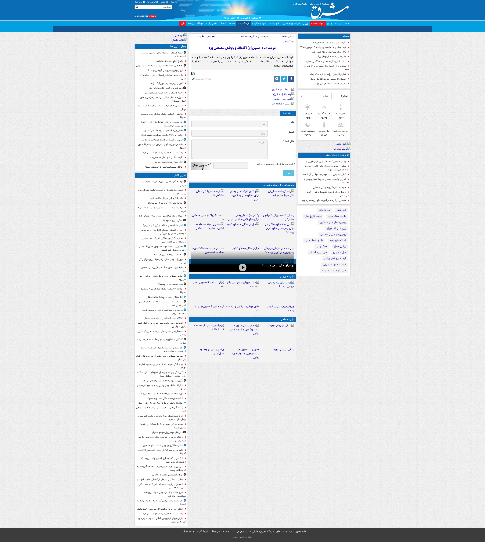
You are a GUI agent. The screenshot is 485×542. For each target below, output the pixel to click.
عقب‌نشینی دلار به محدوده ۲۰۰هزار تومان (326, 61)
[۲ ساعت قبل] (277, 335)
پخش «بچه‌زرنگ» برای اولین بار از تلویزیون (326, 161)
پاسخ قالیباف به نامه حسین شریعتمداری (164, 93)
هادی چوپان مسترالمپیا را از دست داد (242, 308)
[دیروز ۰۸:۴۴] (207, 233)
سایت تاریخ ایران (313, 216)
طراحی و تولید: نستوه (242, 537)
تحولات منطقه (317, 23)
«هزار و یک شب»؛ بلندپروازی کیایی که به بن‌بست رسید (328, 194)
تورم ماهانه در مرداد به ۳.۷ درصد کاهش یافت (161, 393)
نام (292, 123)
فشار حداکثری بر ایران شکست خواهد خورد (162, 445)
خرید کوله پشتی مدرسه (334, 271)
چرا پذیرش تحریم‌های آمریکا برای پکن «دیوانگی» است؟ (161, 502)
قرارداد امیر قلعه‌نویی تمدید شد (208, 306)
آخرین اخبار (180, 175)
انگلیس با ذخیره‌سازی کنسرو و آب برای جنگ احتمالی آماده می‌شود (163, 460)
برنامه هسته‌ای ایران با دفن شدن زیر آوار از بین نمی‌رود (162, 277)
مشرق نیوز (322, 9)
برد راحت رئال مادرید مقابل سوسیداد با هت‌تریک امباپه (161, 209)
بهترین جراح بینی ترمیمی (333, 234)
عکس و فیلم (211, 23)
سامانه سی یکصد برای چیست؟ (168, 254)
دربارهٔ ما (138, 2)
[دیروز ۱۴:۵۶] (242, 292)
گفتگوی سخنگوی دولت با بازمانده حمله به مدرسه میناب (161, 341)
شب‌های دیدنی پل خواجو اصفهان (167, 432)
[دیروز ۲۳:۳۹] (242, 268)
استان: (344, 96)
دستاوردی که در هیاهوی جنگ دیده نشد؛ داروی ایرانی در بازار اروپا (162, 438)
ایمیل (291, 132)
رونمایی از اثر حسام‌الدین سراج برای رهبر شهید (324, 200)
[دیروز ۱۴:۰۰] (207, 335)
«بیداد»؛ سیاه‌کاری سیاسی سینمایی (329, 187)
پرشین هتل (340, 246)
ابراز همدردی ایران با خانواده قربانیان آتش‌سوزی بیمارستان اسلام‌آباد (162, 417)
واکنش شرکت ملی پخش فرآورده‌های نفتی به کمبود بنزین (243, 217)
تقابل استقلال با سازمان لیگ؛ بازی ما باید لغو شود (159, 479)
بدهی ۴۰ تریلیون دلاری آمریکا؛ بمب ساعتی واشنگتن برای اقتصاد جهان (164, 240)
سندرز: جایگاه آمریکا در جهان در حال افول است (160, 403)
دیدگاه (200, 23)
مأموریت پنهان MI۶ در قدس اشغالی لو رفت (162, 381)
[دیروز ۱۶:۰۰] (242, 335)
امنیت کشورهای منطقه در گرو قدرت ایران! (163, 225)
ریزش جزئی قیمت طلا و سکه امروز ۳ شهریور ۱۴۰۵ (326, 67)
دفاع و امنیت (274, 23)
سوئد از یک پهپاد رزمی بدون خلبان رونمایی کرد (161, 216)
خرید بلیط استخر (318, 252)
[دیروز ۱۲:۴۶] (207, 292)
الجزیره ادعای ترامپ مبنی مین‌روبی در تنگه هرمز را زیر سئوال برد (162, 324)
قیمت (346, 36)
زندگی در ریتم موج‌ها (283, 349)
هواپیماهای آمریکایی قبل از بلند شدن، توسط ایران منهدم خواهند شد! (163, 124)
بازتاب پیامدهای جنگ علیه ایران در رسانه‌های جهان (163, 269)
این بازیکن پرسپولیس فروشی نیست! (280, 308)
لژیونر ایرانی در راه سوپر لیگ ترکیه (167, 83)
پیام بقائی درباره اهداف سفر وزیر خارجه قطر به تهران (162, 366)
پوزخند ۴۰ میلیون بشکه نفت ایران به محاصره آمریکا (163, 115)
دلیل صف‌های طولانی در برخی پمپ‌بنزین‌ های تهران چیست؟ (163, 99)
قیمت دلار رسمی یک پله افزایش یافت (328, 79)
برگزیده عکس (287, 319)
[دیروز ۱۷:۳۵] (277, 292)
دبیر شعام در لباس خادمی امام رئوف (166, 88)
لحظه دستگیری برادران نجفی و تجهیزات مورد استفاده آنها (163, 54)
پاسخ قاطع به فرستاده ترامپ (169, 61)
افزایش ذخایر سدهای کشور (245, 248)
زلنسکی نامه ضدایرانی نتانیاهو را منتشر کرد (278, 217)
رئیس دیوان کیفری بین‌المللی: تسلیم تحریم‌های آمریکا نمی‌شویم (162, 520)
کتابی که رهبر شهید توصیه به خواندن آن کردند (324, 174)
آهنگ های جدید (337, 240)
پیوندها (191, 23)
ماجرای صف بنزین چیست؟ (277, 265)
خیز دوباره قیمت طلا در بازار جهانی (330, 83)
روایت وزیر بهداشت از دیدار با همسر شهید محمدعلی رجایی (164, 311)
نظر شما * (288, 142)
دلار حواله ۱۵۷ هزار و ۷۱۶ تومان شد (329, 52)
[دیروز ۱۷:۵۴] (242, 200)
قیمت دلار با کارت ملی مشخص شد (329, 42)
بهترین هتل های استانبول (332, 222)
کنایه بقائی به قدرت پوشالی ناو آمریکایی (164, 297)
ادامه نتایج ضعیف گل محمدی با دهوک (165, 398)
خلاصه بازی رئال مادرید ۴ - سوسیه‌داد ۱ (164, 203)
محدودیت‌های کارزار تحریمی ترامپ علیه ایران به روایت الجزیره (162, 191)
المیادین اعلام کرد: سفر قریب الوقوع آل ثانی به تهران (162, 107)
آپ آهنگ (341, 210)
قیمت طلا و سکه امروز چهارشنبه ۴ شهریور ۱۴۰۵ (323, 47)
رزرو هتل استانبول (336, 228)
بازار (183, 23)
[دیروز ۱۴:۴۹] (277, 233)
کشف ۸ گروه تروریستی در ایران (168, 162)
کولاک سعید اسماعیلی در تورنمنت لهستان (163, 167)
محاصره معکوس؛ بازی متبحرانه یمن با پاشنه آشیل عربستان (161, 357)
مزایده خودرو (339, 252)
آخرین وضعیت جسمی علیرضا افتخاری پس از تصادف (326, 181)
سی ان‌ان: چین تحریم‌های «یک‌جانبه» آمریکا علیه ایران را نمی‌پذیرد (161, 468)
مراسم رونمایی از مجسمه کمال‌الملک (212, 351)
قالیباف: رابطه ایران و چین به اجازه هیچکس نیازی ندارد (161, 387)
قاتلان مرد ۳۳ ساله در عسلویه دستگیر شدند (162, 135)
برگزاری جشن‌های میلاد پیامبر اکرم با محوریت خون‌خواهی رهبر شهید (326, 168)
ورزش (305, 23)
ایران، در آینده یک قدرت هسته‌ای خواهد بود (162, 140)
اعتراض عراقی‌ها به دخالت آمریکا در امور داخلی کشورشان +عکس (162, 486)
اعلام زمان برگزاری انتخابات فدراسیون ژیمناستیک (160, 509)
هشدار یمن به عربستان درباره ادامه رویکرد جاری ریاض (162, 333)
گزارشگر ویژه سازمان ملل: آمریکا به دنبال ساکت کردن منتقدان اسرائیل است (161, 374)
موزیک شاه (324, 210)
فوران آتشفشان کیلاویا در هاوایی (167, 475)
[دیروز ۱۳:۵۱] (242, 233)
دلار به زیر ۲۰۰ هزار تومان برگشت (330, 56)
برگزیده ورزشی (287, 276)
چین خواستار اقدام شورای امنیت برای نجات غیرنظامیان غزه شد (164, 494)
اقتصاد (223, 23)
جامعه (232, 23)
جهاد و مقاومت (259, 23)
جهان (329, 23)
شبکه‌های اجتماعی (291, 23)
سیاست (338, 23)
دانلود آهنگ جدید (337, 216)
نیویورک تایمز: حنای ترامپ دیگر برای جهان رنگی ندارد (162, 261)
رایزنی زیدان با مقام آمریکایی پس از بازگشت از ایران (162, 77)
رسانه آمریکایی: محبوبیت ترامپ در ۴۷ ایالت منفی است (161, 409)
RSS (173, 2)
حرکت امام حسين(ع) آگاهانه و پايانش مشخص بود (242, 48)
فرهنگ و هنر (243, 23)
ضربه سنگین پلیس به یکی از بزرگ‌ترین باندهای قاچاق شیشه (162, 426)
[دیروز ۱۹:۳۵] (277, 200)
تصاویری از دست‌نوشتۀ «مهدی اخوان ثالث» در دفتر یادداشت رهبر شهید (162, 248)
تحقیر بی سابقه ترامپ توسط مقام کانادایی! (163, 130)
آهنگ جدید (322, 246)
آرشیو (163, 2)
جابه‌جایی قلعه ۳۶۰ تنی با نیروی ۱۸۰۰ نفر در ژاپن (159, 65)
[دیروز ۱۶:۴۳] (207, 200)
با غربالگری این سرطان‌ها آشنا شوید (166, 198)
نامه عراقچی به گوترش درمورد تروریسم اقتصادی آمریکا (162, 146)
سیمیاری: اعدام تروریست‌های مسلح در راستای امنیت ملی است (162, 303)
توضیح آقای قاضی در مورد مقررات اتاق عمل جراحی (164, 183)
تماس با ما (151, 2)
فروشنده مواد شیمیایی (334, 265)
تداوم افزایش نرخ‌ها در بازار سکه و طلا (328, 74)
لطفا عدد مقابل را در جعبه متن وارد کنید (275, 164)
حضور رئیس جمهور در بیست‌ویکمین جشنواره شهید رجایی (245, 353)
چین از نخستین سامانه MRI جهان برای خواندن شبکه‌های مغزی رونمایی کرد (163, 231)
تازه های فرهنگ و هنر (337, 155)
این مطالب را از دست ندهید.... (278, 185)
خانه (347, 23)
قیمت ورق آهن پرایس (335, 258)
